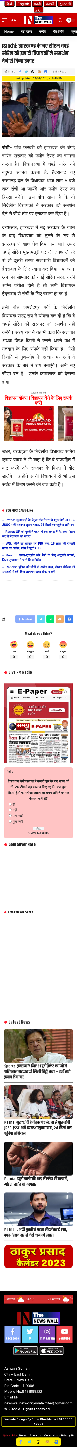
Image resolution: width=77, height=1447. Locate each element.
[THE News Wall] (38, 20)
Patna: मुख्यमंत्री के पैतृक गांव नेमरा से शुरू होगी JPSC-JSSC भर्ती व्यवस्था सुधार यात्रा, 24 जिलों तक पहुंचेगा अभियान (37, 1128)
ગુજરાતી (65, 4)
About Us (35, 1435)
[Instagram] (47, 1334)
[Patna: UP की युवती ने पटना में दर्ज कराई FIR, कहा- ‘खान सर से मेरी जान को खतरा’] (38, 1209)
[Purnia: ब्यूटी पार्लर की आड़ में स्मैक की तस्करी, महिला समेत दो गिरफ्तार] (38, 1159)
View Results (38, 833)
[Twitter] (29, 1334)
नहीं (15, 810)
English (23, 4)
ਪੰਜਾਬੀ (50, 4)
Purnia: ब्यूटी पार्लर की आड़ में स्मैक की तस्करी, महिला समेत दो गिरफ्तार (36, 1182)
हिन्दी (9, 4)
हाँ (14, 804)
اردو (38, 9)
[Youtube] (64, 1334)
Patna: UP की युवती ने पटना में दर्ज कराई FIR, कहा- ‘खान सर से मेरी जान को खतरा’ (35, 1233)
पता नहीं (18, 816)
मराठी (37, 4)
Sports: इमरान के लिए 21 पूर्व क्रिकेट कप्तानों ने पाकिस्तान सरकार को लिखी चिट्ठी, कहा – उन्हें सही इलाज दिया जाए (37, 1072)
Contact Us (51, 1435)
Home (23, 1435)
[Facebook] (12, 1334)
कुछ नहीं (18, 821)
